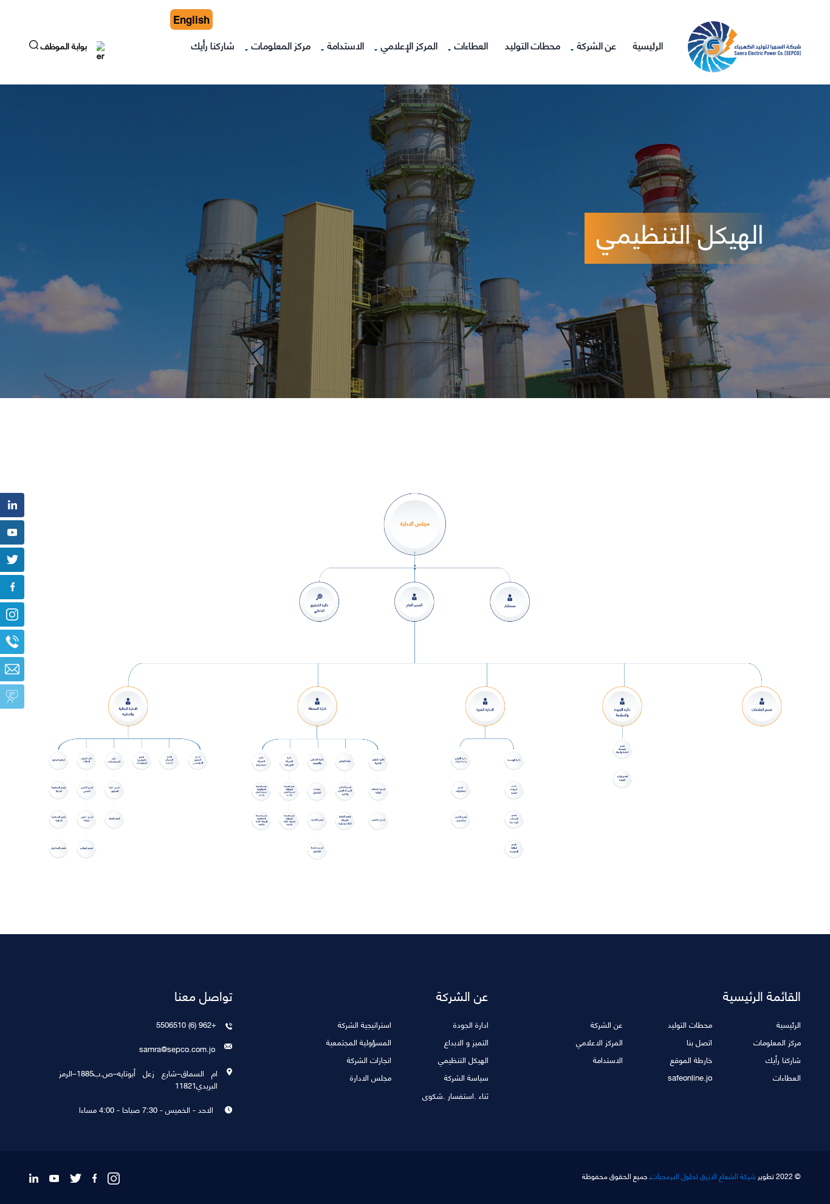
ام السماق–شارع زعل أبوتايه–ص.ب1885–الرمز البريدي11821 (138, 1079)
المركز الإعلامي (409, 45)
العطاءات (471, 45)
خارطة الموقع (691, 1059)
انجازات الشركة (369, 1059)
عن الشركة (596, 45)
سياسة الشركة (466, 1076)
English (191, 19)
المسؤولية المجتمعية (358, 1041)
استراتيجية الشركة (364, 1024)
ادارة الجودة (471, 1024)
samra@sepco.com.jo (177, 1048)
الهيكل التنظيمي (463, 1059)
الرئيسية (648, 45)
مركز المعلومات (281, 45)
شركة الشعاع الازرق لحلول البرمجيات (703, 1176)
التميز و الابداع (466, 1041)
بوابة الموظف (65, 47)
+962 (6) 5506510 (186, 1024)
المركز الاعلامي (599, 1041)
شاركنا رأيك (213, 45)
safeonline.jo (690, 1076)
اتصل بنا (699, 1041)
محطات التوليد (532, 45)
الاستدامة (346, 45)
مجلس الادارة (370, 1076)
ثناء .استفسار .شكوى (455, 1095)
